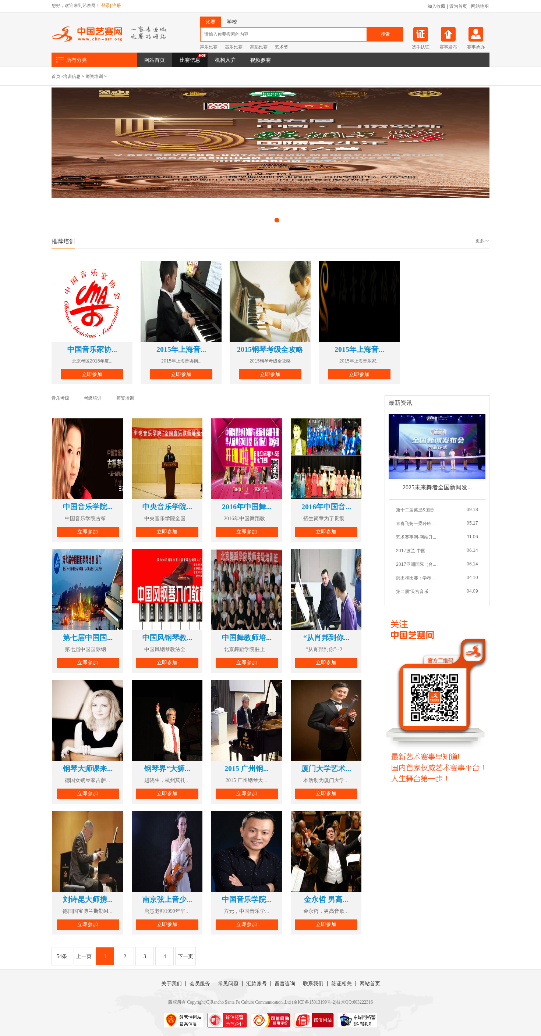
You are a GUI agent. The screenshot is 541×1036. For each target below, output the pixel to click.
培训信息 (72, 76)
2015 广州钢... (246, 768)
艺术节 (281, 47)
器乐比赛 (234, 47)
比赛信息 (190, 60)
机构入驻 (225, 60)
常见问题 (228, 983)
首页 (56, 76)
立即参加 (92, 374)
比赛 (210, 22)
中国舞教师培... (247, 637)
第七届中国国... (88, 637)
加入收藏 (436, 6)
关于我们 (171, 983)
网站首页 (154, 60)
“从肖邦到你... (326, 637)
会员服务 (200, 983)
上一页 (84, 956)
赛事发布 (448, 47)
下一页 (185, 956)
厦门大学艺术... (326, 768)
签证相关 (341, 983)
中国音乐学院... (88, 507)
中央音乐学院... (167, 507)
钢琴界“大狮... (167, 768)
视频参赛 (260, 60)
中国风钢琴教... (167, 637)
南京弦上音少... (167, 899)
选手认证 (420, 47)
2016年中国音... (326, 507)
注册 (116, 5)
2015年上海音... (181, 349)
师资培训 (94, 76)
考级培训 (93, 398)
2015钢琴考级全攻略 (270, 349)
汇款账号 (256, 983)
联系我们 (313, 983)
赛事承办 (476, 47)
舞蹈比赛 (259, 47)
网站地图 (480, 6)
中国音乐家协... (92, 349)
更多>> (482, 240)
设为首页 (458, 6)
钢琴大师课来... (88, 768)
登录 (105, 5)
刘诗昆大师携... (88, 899)
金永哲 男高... (326, 899)
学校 (232, 22)
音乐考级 (60, 398)
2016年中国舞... (247, 507)
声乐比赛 (209, 47)
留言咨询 (285, 983)
